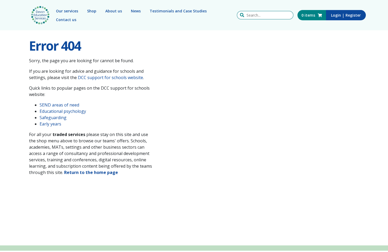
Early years (50, 124)
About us (113, 10)
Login (336, 15)
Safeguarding (53, 117)
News (136, 10)
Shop (91, 10)
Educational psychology (63, 111)
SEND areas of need (59, 105)
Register (353, 15)
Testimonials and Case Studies (178, 10)
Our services (67, 10)
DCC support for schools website (110, 77)
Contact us (66, 19)
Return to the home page (91, 172)
